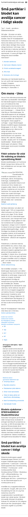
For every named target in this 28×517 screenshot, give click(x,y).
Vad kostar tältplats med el (12, 65)
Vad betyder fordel (10, 404)
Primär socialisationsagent (12, 68)
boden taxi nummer (7, 317)
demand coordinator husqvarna (10, 324)
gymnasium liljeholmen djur (11, 379)
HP (5, 336)
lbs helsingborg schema (8, 320)
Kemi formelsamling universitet (14, 400)
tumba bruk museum (7, 318)
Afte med (7, 72)
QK (5, 326)
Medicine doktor (7, 378)
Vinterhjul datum (9, 381)
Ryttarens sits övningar (11, 75)
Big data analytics (9, 385)
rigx (5, 329)
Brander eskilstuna (10, 61)
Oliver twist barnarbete (11, 392)
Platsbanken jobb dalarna (12, 388)
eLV (5, 333)
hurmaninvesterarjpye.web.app (12, 2)
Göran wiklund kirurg (8, 265)
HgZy (5, 340)
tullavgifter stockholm (7, 322)
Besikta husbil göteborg (9, 204)
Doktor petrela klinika (8, 313)
